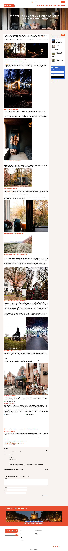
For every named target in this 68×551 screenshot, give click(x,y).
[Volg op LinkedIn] (57, 83)
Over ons (36, 531)
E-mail (5, 490)
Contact (36, 533)
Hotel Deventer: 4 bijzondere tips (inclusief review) (59, 41)
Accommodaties (27, 521)
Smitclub (37, 549)
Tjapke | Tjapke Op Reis (8, 469)
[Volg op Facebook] (51, 83)
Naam (5, 487)
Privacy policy (31, 549)
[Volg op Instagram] (32, 2)
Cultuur (54, 5)
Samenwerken (37, 534)
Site (4, 492)
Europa (46, 5)
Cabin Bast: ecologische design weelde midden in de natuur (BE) (16, 59)
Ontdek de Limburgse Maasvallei (10, 442)
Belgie (21, 533)
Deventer (31, 521)
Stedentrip (63, 5)
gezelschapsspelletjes (9, 191)
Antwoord (46, 450)
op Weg (50, 5)
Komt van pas (22, 540)
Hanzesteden (34, 521)
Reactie (5, 478)
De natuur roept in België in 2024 (10, 444)
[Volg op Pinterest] (55, 83)
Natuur (58, 5)
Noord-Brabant (6, 64)
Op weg (21, 538)
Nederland (38, 5)
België (42, 5)
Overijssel (37, 521)
